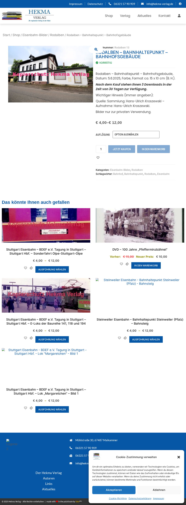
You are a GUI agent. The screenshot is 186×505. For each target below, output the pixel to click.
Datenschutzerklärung (140, 498)
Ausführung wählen (52, 269)
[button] (179, 457)
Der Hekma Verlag (49, 473)
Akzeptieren (114, 490)
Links (48, 484)
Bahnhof (118, 173)
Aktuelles (144, 16)
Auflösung (103, 134)
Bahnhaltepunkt (133, 173)
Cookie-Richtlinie (118, 498)
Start (6, 35)
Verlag (125, 16)
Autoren (49, 478)
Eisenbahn (163, 173)
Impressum (158, 498)
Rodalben (57, 35)
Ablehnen (159, 490)
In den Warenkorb (153, 149)
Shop (109, 16)
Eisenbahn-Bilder (35, 35)
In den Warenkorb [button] (146, 265)
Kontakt (165, 16)
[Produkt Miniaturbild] (96, 49)
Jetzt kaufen (122, 149)
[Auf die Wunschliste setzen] (98, 157)
